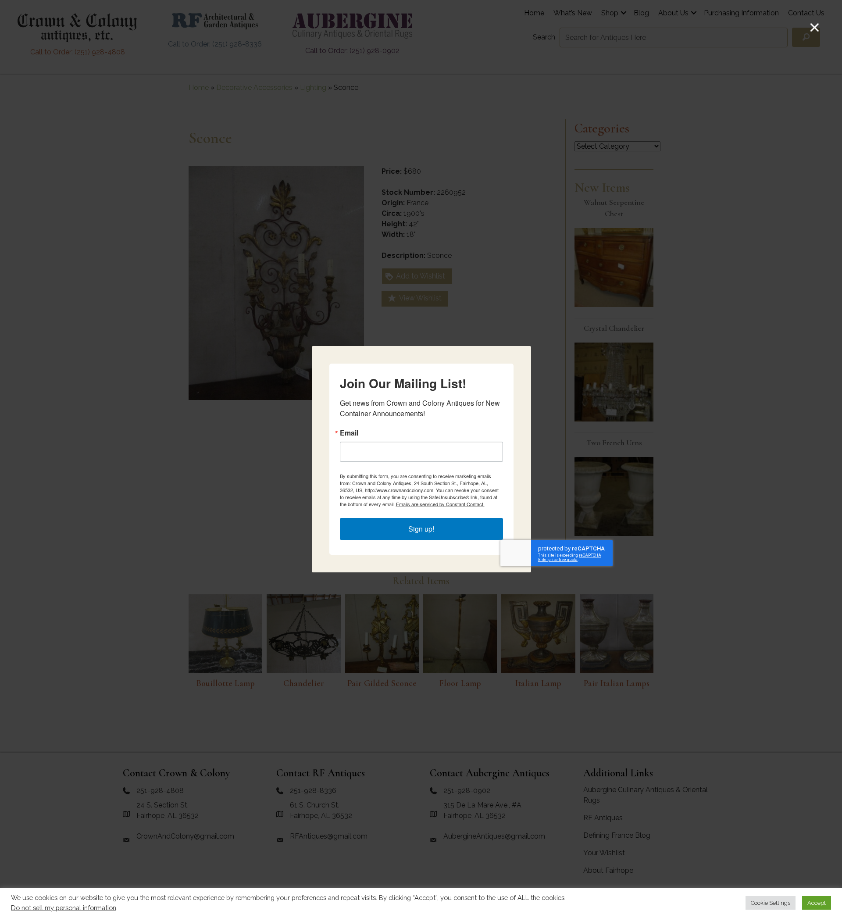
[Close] (814, 27)
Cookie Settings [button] (770, 903)
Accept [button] (816, 903)
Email (349, 432)
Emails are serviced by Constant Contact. (440, 503)
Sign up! (421, 529)
